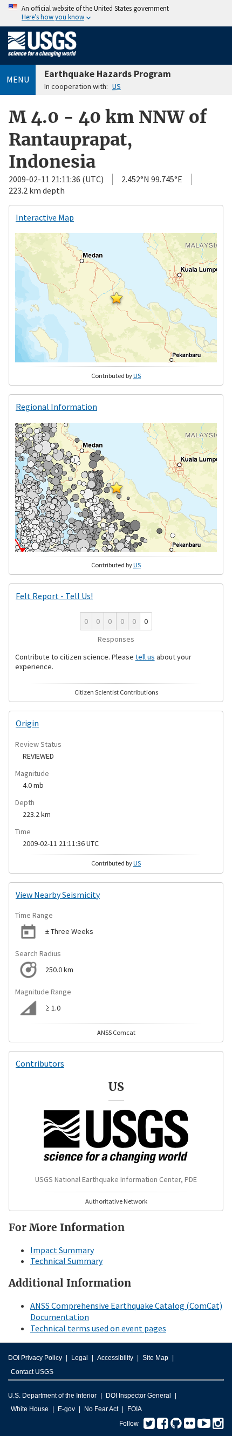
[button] (116, 297)
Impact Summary (62, 1250)
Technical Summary (66, 1260)
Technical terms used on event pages (98, 1328)
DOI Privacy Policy (35, 1358)
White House (30, 1409)
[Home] (42, 58)
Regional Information (56, 406)
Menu (17, 79)
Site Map (155, 1358)
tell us (145, 657)
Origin (27, 723)
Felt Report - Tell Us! (54, 595)
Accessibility (115, 1358)
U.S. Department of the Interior (52, 1395)
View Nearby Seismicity (58, 894)
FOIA (134, 1409)
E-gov (66, 1409)
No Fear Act (101, 1409)
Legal (79, 1358)
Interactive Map (45, 217)
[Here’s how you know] (116, 13)
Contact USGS (32, 1372)
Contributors (40, 1063)
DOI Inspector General (138, 1395)
